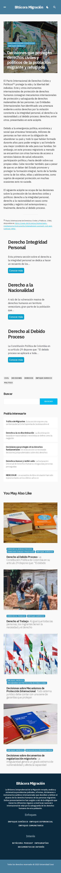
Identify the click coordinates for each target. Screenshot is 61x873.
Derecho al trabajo (16, 616)
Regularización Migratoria (39, 750)
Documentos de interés (31, 847)
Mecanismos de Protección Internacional (27, 683)
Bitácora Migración (29, 7)
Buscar (8, 394)
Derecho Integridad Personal (27, 244)
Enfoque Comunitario (31, 825)
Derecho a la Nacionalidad (21, 287)
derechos (28, 378)
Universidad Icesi (47, 864)
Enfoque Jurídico (16, 46)
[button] (5, 7)
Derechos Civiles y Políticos (21, 43)
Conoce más (16, 270)
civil (6, 378)
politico (8, 383)
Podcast (28, 843)
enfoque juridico (44, 378)
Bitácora (17, 843)
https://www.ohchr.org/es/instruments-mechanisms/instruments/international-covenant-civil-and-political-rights (28, 226)
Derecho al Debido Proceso (26, 333)
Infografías (41, 843)
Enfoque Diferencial (41, 822)
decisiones (17, 378)
